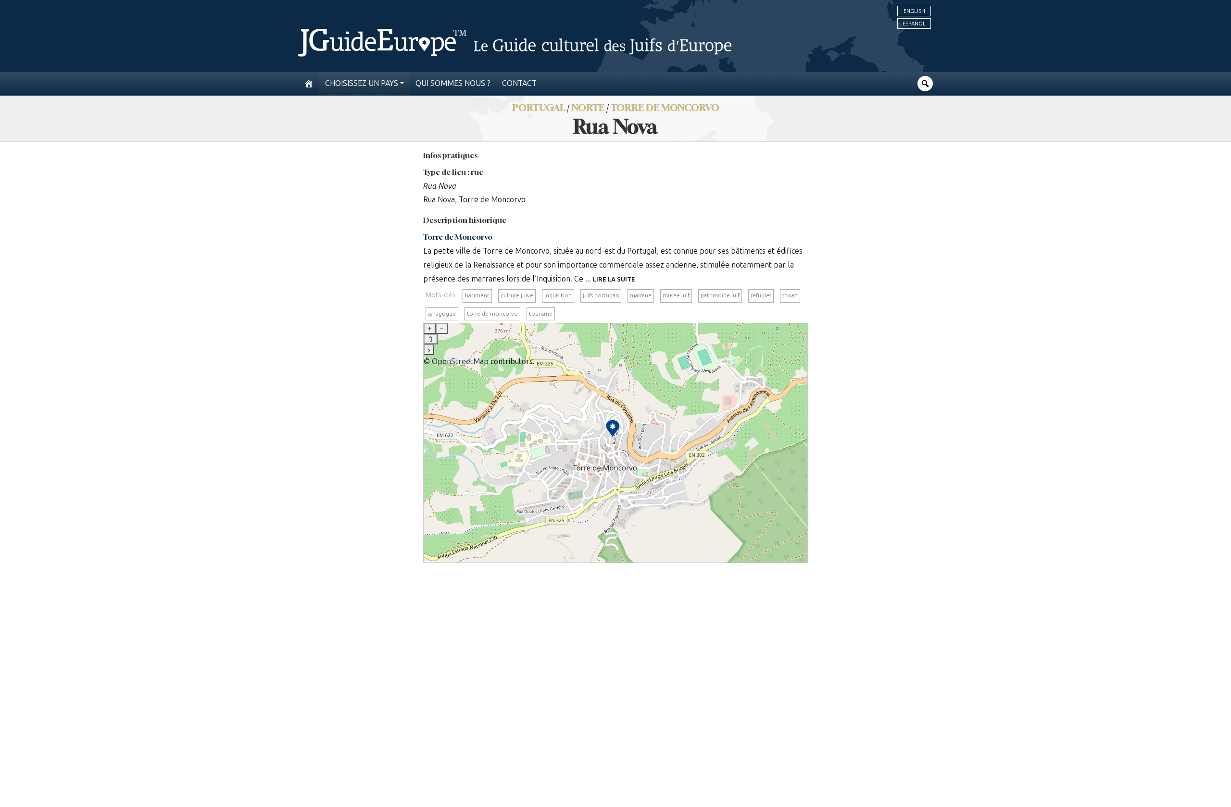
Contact (519, 83)
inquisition (558, 295)
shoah (790, 295)
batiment (477, 295)
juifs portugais (601, 295)
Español (914, 23)
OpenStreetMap (460, 361)
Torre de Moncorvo (665, 107)
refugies (761, 295)
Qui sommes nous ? (452, 83)
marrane (641, 295)
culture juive (517, 295)
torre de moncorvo (492, 313)
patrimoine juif (720, 295)
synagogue (442, 313)
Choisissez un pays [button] (361, 83)
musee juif (676, 295)
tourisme (541, 313)
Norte (587, 107)
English (914, 11)
